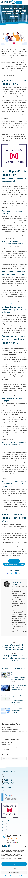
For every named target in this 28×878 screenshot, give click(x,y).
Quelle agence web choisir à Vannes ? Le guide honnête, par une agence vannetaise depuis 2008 (18, 676)
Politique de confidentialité (18, 875)
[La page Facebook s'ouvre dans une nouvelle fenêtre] (2, 790)
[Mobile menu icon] (25, 2)
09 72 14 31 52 (8, 779)
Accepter (14, 864)
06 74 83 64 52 (8, 781)
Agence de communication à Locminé (11, 830)
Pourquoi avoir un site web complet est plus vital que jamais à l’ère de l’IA (18, 687)
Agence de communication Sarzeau (11, 824)
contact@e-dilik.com (9, 782)
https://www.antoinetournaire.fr (19, 586)
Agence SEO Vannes (7, 821)
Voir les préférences (14, 872)
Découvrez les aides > (7, 304)
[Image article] (5, 675)
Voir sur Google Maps (9, 784)
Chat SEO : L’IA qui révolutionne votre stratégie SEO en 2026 (18, 710)
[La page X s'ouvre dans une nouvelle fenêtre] (3, 790)
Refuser (14, 868)
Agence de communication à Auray (11, 827)
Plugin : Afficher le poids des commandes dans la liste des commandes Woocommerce (18, 699)
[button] (26, 846)
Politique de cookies (8, 875)
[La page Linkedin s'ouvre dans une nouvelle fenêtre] (5, 790)
